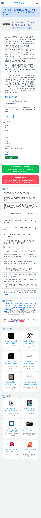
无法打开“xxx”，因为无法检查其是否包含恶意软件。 (19, 221)
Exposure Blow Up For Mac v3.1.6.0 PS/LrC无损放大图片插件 (30, 363)
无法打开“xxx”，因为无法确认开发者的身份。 (18, 228)
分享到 (9, 117)
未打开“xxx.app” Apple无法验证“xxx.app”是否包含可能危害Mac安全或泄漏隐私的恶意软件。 (19, 207)
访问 (6, 154)
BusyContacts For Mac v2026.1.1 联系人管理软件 (11, 410)
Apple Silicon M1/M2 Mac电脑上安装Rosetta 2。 (17, 235)
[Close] (37, 10)
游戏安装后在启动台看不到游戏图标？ (17, 193)
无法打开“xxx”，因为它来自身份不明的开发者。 (19, 215)
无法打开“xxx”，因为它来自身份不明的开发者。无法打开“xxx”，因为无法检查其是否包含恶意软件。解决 (20, 304)
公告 (6, 14)
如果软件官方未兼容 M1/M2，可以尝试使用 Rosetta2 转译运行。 (20, 309)
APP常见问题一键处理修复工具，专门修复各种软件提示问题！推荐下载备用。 (19, 242)
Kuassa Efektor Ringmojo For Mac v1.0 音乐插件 (11, 384)
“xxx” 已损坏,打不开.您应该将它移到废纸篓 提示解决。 (19, 306)
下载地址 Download (11, 158)
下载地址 (28, 28)
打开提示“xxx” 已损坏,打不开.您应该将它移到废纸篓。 (19, 199)
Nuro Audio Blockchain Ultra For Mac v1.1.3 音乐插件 (29, 431)
